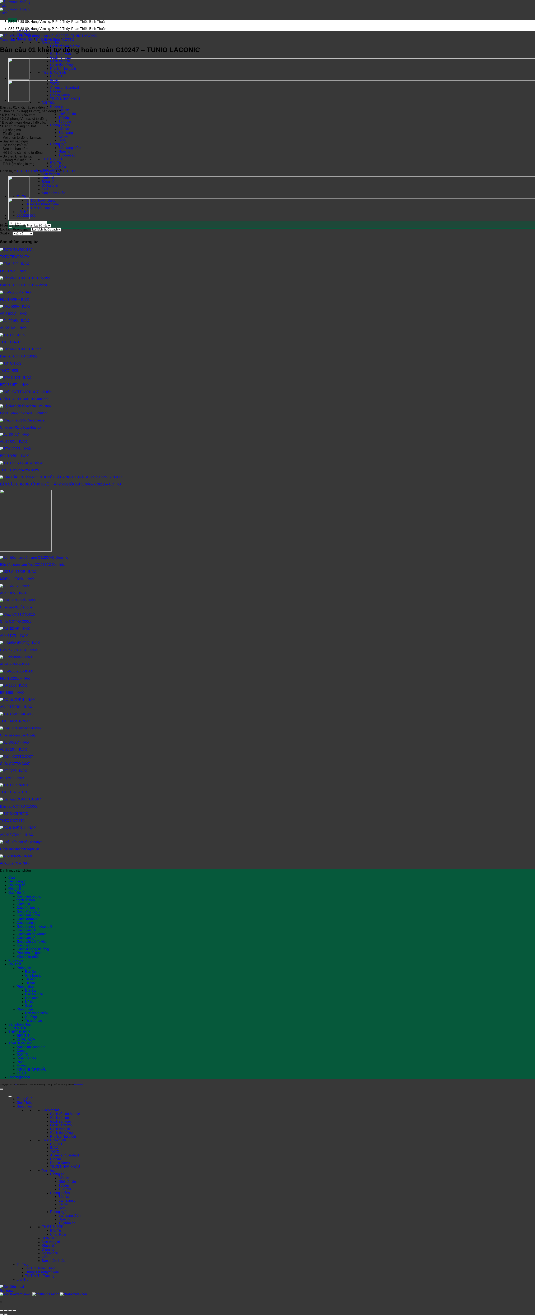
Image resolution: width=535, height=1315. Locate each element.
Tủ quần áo (67, 155)
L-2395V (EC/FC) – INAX (18, 650)
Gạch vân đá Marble (32, 934)
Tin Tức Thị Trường (39, 208)
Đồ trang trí (50, 185)
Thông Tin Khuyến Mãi (42, 204)
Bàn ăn (64, 110)
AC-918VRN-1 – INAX (16, 835)
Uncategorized (19, 1077)
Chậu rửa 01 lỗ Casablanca (20, 427)
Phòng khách (60, 125)
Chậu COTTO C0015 (16, 621)
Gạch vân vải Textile (32, 941)
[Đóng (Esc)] (14, 1310)
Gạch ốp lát (50, 42)
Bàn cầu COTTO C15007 (19, 806)
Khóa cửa (49, 178)
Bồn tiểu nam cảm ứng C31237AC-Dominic (32, 564)
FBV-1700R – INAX (14, 299)
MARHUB (78, 1084)
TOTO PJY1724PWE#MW (19, 470)
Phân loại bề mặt (12, 225)
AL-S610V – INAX (13, 593)
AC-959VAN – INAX (15, 664)
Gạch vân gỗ (26, 938)
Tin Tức (22, 1264)
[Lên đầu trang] (1, 1089)
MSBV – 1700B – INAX (17, 579)
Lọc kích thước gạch (15, 229)
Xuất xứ (6, 233)
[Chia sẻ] (10, 1310)
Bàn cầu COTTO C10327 (19, 356)
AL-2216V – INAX (13, 328)
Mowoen (23, 1066)
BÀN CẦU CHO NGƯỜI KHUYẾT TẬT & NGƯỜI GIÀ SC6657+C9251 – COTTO (60, 484)
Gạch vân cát (26, 930)
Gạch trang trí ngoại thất (34, 926)
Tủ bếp (64, 117)
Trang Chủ (24, 31)
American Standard (64, 87)
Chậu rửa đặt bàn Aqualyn (19, 849)
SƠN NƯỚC (18, 1028)
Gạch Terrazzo (61, 57)
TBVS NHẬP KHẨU (65, 99)
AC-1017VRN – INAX (16, 707)
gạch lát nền (26, 900)
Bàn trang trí (67, 132)
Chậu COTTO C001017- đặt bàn (24, 399)
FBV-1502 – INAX (13, 271)
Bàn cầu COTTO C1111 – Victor (23, 285)
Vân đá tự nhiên (29, 956)
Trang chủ (7, 39)
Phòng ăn (57, 106)
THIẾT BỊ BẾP (52, 159)
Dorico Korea (60, 95)
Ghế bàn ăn (67, 114)
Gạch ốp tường (61, 65)
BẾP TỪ (23, 1035)
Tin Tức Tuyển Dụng (40, 200)
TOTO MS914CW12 (15, 721)
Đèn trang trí (51, 174)
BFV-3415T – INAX (14, 385)
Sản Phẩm (25, 39)
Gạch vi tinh (25, 945)
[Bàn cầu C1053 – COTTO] (19, 78)
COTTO (56, 76)
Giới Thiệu (25, 1102)
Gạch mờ (24, 904)
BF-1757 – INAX (12, 778)
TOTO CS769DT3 (13, 792)
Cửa (45, 189)
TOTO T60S (9, 370)
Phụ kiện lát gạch (63, 68)
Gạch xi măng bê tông (33, 949)
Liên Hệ (22, 1279)
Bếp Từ (55, 163)
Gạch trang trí (60, 61)
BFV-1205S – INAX (14, 456)
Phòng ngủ (58, 144)
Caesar (55, 91)
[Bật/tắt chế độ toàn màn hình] (6, 1310)
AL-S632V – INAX (13, 749)
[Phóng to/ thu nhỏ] (1, 1310)
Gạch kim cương (29, 896)
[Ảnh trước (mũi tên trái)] (1, 1314)
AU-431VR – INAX (14, 636)
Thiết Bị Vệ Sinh (54, 72)
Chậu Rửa (58, 166)
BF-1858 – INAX (12, 692)
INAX (54, 80)
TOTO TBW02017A (14, 257)
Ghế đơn (31, 998)
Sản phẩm (24, 1106)
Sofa (62, 140)
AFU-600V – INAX (13, 313)
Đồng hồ (48, 181)
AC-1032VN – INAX (15, 863)
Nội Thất (48, 102)
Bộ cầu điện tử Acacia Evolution (23, 413)
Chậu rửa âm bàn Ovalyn (18, 735)
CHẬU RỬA (26, 1039)
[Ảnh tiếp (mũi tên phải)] (6, 1314)
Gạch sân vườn (28, 915)
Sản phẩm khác (53, 193)
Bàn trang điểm (70, 148)
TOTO (54, 84)
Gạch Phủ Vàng (28, 911)
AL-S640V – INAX (13, 441)
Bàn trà (64, 129)
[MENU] (10, 1096)
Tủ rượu (65, 121)
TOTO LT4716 (10, 342)
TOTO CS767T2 (12, 820)
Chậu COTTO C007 (15, 764)
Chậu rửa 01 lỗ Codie (16, 607)
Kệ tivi (63, 136)
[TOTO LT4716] (19, 100)
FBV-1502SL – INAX (15, 678)
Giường (64, 151)
